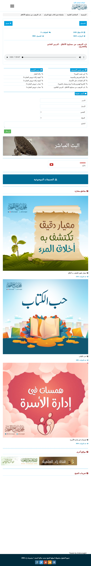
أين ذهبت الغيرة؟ (80, 74)
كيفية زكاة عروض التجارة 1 (32, 81)
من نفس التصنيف (77, 70)
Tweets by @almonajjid (77, 553)
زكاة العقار (37, 74)
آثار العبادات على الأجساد (77, 81)
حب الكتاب (82, 356)
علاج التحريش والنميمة (78, 77)
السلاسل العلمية (72, 15)
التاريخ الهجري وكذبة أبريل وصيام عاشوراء (72, 84)
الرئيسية (83, 15)
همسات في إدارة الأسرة (78, 440)
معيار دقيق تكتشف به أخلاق (77, 273)
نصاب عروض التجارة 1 (33, 87)
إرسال (7, 131)
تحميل (7, 23)
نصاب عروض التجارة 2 (33, 84)
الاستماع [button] (83, 23)
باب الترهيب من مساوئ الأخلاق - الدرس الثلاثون (70, 87)
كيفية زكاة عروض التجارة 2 (32, 77)
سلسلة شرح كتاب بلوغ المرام (54, 15)
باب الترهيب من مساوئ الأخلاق (31, 15)
